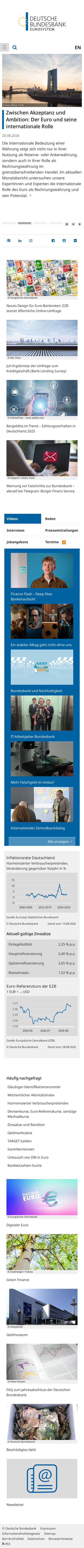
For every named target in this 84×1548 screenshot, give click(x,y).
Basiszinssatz (19, 972)
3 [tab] (40, 223)
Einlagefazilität (20, 944)
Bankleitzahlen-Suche (25, 1165)
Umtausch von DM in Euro (28, 1157)
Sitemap (49, 1533)
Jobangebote (17, 542)
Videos (12, 518)
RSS (8, 1544)
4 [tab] (56, 223)
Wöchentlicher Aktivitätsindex (31, 1095)
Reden (50, 518)
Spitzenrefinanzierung (26, 963)
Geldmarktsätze (20, 1132)
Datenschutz (36, 1539)
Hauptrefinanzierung (25, 953)
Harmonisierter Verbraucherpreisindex (38, 1103)
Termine (55, 542)
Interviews (16, 530)
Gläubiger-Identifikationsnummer (34, 1086)
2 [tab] (24, 223)
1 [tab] (9, 223)
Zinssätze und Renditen (26, 1124)
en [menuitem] (78, 47)
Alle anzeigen (59, 841)
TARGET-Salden (20, 1141)
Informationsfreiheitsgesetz (21, 1533)
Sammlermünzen (21, 1149)
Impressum (48, 1528)
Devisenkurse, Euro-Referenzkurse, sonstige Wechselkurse (42, 1114)
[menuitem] (4, 47)
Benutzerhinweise (60, 1539)
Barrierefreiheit (13, 1539)
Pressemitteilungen (61, 530)
